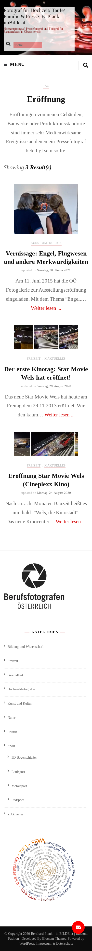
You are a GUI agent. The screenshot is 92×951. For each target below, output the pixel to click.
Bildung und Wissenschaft (25, 647)
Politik (12, 732)
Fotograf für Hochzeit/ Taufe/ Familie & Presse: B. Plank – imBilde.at (34, 16)
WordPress (26, 943)
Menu (17, 64)
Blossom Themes (53, 938)
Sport (11, 746)
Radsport (18, 800)
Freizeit (33, 358)
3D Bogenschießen (24, 757)
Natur (11, 718)
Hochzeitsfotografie (21, 689)
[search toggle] (85, 65)
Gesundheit (15, 675)
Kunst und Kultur (46, 243)
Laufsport (18, 772)
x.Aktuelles (55, 358)
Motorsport (19, 786)
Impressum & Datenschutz (54, 943)
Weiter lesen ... (46, 308)
